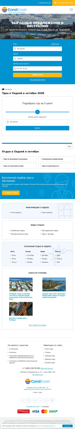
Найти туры (37, 75)
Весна (58, 252)
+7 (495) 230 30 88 (44, 3)
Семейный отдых (18, 231)
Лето (12, 252)
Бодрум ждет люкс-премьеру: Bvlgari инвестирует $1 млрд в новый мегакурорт (53, 295)
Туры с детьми (48, 234)
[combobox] (53, 44)
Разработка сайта (32, 407)
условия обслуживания (59, 420)
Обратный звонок (46, 368)
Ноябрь (29, 262)
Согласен (67, 426)
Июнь (14, 255)
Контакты (12, 352)
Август (14, 262)
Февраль (45, 262)
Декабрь (45, 255)
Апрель (59, 259)
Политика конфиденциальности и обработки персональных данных (21, 356)
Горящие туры (50, 356)
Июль (14, 259)
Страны (47, 352)
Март (59, 255)
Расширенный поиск (37, 80)
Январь (44, 259)
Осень (28, 252)
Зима (42, 252)
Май (58, 262)
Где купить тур (37, 375)
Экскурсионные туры (19, 234)
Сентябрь (30, 255)
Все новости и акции (37, 325)
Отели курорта (16, 212)
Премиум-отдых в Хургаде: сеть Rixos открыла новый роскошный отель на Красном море (20, 296)
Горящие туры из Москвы (36, 387)
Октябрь (30, 259)
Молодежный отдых (50, 231)
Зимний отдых (50, 359)
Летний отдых (50, 363)
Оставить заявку (11, 193)
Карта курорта (47, 212)
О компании (13, 349)
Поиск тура (49, 349)
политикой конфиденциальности (46, 426)
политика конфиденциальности (43, 420)
